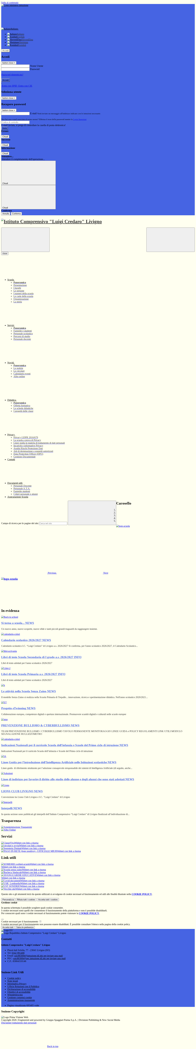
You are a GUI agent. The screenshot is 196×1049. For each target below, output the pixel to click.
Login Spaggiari (80, 119)
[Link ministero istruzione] (14, 5)
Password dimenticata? (12, 74)
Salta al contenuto (9, 2)
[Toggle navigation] (25, 240)
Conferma (16, 214)
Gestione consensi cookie (19, 997)
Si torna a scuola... (17, 623)
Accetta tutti (48, 899)
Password (35, 69)
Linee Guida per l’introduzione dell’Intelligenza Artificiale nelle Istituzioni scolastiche (58, 762)
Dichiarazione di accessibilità (21, 989)
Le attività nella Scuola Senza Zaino (28, 691)
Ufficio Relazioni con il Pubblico (23, 986)
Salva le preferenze (25, 927)
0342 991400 (18, 953)
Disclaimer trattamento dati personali (18, 1022)
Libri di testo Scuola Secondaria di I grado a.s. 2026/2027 (41, 657)
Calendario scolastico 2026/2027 (26, 640)
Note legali (12, 981)
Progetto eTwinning (18, 708)
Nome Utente (36, 66)
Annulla (5, 214)
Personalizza (8, 899)
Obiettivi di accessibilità (18, 992)
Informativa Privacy (16, 983)
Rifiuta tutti (26, 899)
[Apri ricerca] (170, 240)
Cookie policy (14, 978)
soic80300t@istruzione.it (38, 955)
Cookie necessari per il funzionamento (20, 921)
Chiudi (5, 137)
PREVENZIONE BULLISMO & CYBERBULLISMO (40, 725)
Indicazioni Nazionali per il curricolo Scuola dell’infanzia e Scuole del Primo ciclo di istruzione (64, 745)
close (4, 253)
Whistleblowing (15, 994)
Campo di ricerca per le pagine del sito (19, 523)
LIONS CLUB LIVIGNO (22, 791)
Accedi (5, 50)
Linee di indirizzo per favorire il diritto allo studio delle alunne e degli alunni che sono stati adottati (67, 779)
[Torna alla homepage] (98, 221)
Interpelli (11, 808)
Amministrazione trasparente (21, 1000)
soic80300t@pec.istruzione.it (39, 958)
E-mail (33, 113)
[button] (29, 573)
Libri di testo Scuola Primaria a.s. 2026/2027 (33, 674)
